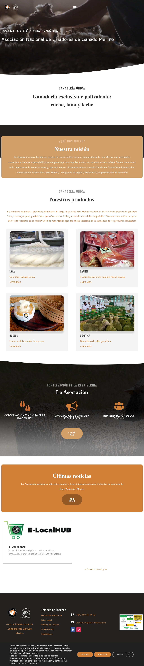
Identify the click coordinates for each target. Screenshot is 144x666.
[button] (75, 8)
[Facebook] (73, 629)
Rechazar (102, 654)
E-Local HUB (17, 547)
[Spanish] (88, 8)
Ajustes (120, 654)
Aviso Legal (46, 620)
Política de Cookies (50, 624)
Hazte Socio (46, 634)
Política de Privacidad (51, 615)
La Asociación (47, 629)
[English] (84, 8)
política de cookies (49, 656)
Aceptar (85, 654)
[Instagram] (78, 629)
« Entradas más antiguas (96, 569)
